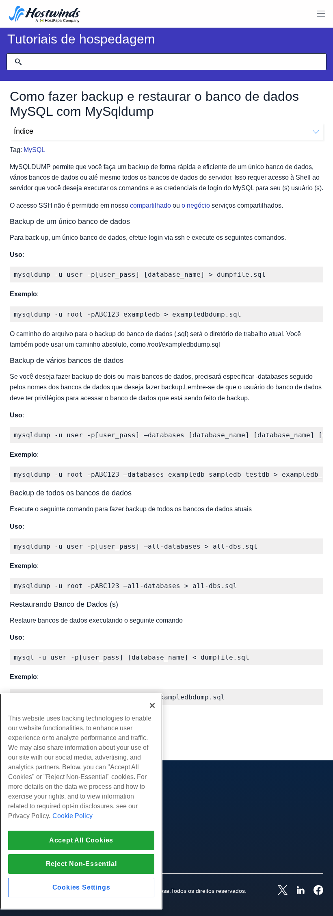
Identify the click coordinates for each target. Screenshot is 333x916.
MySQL (34, 149)
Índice (23, 131)
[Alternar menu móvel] (321, 14)
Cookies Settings (81, 887)
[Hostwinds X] (279, 890)
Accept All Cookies (81, 840)
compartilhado (150, 205)
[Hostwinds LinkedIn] (296, 890)
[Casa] (44, 14)
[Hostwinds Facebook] (314, 890)
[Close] (152, 705)
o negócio (196, 205)
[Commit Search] (18, 62)
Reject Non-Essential (81, 863)
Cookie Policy (72, 815)
